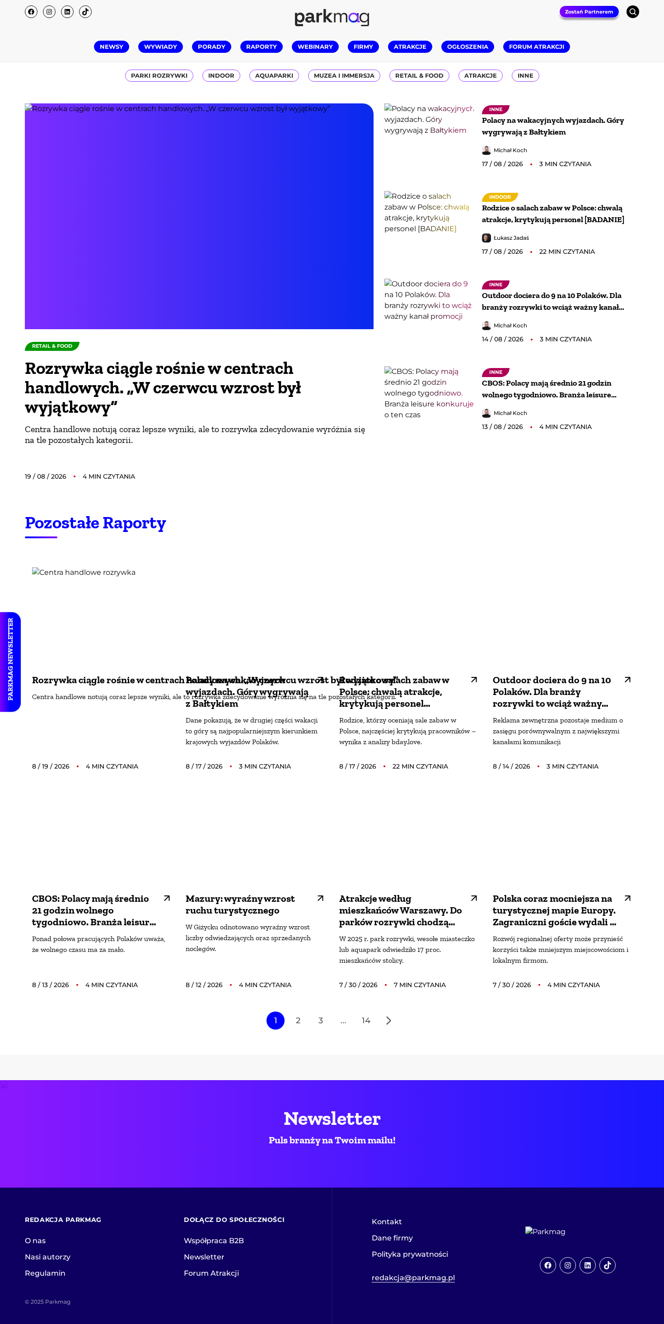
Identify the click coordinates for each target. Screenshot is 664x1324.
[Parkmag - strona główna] (570, 1231)
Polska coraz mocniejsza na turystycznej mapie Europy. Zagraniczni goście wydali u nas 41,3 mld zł (554, 910)
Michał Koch (510, 150)
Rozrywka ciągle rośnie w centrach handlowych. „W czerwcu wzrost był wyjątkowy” (163, 387)
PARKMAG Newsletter (10, 659)
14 (366, 1021)
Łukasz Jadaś (511, 237)
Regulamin (45, 1273)
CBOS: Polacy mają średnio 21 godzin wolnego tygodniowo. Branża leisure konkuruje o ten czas (547, 389)
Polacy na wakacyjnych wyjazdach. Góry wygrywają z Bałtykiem (553, 126)
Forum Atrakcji (211, 1273)
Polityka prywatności (410, 1254)
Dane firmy (392, 1238)
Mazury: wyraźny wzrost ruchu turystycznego (240, 904)
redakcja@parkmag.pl (413, 1277)
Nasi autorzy (47, 1257)
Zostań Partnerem (589, 12)
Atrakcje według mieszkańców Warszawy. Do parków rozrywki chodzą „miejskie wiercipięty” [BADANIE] (400, 910)
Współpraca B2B (214, 1240)
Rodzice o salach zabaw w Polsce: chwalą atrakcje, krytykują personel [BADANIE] (553, 213)
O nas (35, 1240)
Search (633, 11)
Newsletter (204, 1257)
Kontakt (387, 1221)
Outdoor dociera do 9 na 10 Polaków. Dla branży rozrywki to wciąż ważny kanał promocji (552, 301)
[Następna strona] (388, 1021)
